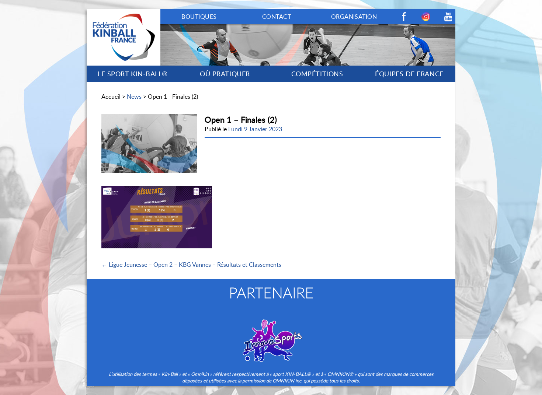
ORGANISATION (354, 17)
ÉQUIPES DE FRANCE (409, 73)
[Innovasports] (271, 336)
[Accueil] (123, 13)
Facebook (403, 16)
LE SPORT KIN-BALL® (133, 73)
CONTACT (276, 17)
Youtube (448, 16)
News (134, 96)
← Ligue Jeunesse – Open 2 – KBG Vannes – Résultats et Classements (191, 265)
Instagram (425, 16)
